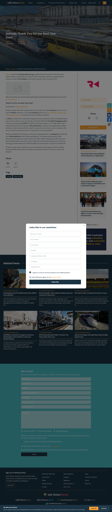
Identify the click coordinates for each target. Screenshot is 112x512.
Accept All (93, 508)
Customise (104, 508)
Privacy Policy (56, 277)
